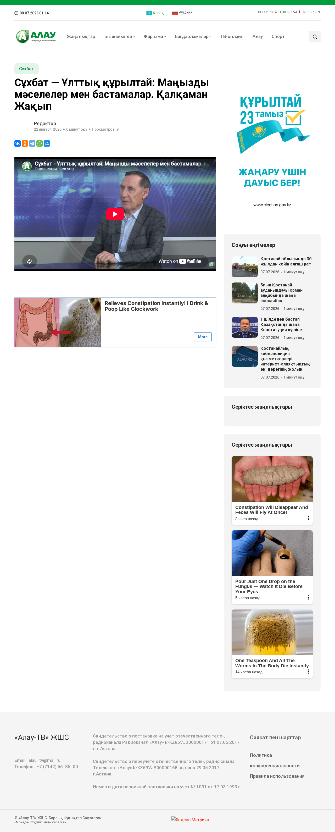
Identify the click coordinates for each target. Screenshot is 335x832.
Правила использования (277, 776)
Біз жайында (118, 36)
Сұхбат (26, 68)
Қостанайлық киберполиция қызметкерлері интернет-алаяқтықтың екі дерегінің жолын (285, 359)
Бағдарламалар (192, 36)
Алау (258, 36)
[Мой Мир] (47, 143)
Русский (185, 12)
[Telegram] (32, 143)
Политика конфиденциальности (275, 760)
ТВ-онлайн (231, 36)
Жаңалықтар (81, 36)
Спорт (278, 36)
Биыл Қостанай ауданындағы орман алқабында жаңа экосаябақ (281, 292)
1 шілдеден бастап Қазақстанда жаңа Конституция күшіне (281, 324)
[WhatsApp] (39, 143)
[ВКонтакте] (17, 143)
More (203, 337)
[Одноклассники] (25, 143)
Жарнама (153, 36)
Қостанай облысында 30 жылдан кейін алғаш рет (285, 261)
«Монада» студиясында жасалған (40, 822)
